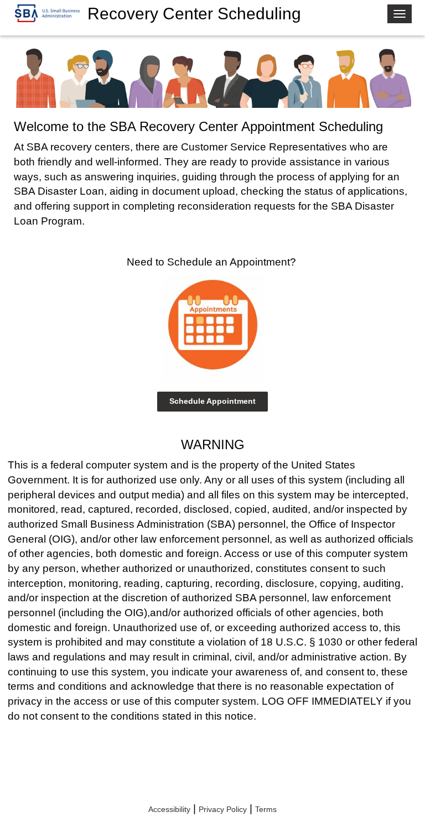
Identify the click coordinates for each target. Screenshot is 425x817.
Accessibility (169, 809)
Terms (266, 809)
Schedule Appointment (212, 401)
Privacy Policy (223, 809)
